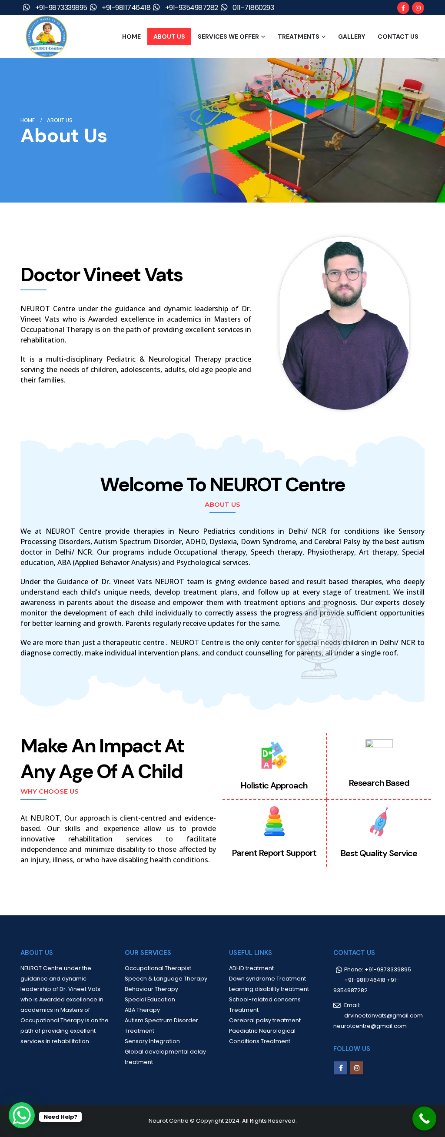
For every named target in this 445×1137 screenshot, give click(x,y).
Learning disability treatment (269, 989)
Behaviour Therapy (151, 989)
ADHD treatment (251, 968)
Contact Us (398, 36)
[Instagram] (418, 8)
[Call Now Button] (424, 1118)
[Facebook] (403, 8)
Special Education (150, 999)
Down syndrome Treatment (267, 978)
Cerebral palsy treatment (265, 1020)
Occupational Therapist (158, 968)
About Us (169, 36)
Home (131, 36)
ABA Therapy (142, 1010)
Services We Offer (228, 36)
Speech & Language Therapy (166, 978)
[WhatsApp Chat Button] (22, 1115)
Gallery (351, 36)
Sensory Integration (152, 1041)
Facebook (340, 1067)
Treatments (298, 36)
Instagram (356, 1067)
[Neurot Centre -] (46, 36)
